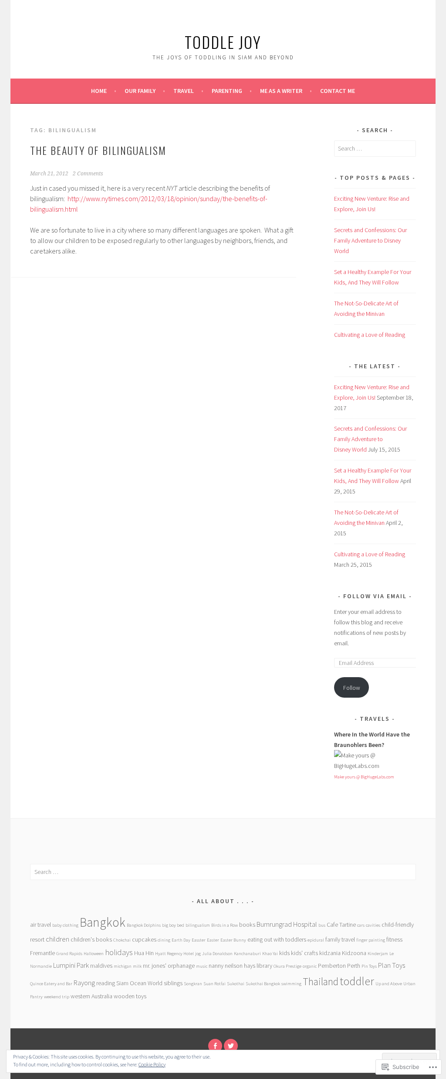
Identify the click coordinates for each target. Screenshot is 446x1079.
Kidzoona (354, 953)
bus (321, 925)
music (201, 966)
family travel (340, 939)
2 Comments (88, 174)
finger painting (370, 940)
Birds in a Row (224, 925)
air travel (40, 924)
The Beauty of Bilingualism (98, 150)
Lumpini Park (71, 965)
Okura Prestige (287, 966)
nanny (216, 965)
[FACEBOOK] (215, 1046)
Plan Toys (391, 965)
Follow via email (375, 596)
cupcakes (144, 939)
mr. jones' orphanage (169, 965)
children (57, 939)
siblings (173, 983)
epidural (315, 940)
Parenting (227, 91)
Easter (213, 940)
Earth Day (181, 940)
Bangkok (102, 922)
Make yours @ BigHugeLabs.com (364, 777)
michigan (123, 966)
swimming (291, 984)
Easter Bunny (233, 940)
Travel (183, 91)
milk (137, 966)
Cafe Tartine (341, 924)
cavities (373, 925)
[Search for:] (375, 148)
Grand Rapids (69, 953)
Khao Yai (270, 953)
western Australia (91, 996)
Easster (199, 940)
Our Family (140, 91)
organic (310, 966)
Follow (351, 688)
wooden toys (130, 996)
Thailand (320, 981)
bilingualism (198, 925)
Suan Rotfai (214, 984)
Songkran (193, 984)
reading (105, 983)
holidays (119, 952)
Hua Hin (144, 953)
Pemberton (332, 965)
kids (284, 953)
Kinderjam (378, 953)
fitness (394, 939)
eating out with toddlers (276, 939)
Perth (353, 965)
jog (198, 953)
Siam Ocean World (139, 983)
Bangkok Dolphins (144, 925)
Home (99, 91)
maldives (101, 965)
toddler (357, 981)
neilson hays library (248, 965)
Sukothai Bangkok (263, 984)
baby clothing (65, 925)
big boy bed (173, 925)
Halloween (94, 953)
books (247, 924)
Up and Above (388, 984)
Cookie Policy (152, 1064)
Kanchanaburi (247, 953)
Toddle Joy (223, 41)
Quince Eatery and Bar (51, 984)
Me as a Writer (281, 91)
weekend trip (56, 997)
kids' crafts (304, 953)
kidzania (330, 953)
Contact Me (337, 91)
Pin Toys (369, 966)
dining (164, 940)
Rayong (84, 982)
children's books (91, 939)
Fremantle (42, 953)
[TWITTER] (231, 1046)
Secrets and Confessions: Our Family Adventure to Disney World (370, 240)
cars (361, 925)
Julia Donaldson (217, 953)
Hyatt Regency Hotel (174, 953)
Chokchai (122, 940)
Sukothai (235, 984)
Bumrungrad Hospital (287, 924)
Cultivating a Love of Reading (369, 335)
